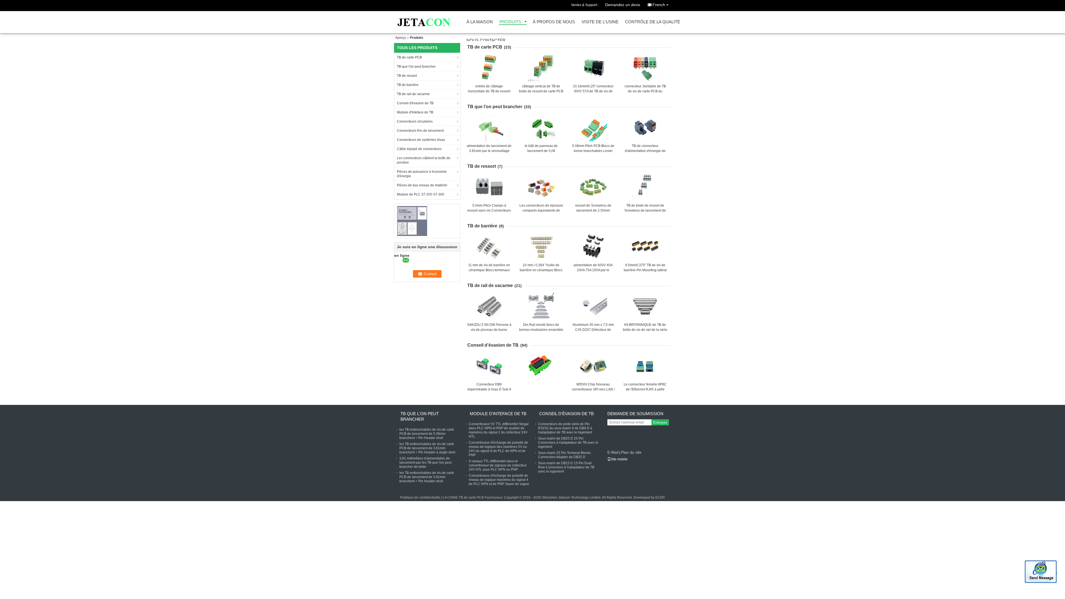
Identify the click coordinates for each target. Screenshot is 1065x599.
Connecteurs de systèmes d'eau (421, 140)
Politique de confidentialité (420, 497)
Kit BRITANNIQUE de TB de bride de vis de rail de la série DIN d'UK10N (645, 330)
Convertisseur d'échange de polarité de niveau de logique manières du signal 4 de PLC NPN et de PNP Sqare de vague (499, 480)
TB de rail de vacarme (413, 94)
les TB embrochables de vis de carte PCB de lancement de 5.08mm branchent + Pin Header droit (426, 434)
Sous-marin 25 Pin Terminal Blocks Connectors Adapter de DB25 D (564, 455)
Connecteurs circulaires (415, 121)
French (659, 4)
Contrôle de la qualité (652, 22)
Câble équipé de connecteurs (419, 149)
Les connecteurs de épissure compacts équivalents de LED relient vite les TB (541, 210)
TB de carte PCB (409, 57)
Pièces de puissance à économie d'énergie (422, 174)
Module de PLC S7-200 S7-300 (420, 194)
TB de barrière (408, 85)
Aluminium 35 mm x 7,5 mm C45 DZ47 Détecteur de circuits (593, 330)
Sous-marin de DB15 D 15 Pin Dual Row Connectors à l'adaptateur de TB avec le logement (566, 467)
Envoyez (660, 422)
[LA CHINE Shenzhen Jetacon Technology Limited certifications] (412, 221)
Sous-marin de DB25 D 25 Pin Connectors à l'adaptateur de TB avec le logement (568, 442)
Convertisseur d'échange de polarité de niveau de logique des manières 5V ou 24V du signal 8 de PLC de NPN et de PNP (498, 449)
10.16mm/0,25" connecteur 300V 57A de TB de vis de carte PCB (593, 91)
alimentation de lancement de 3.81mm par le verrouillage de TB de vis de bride (489, 151)
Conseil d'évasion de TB (415, 103)
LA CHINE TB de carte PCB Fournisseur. (473, 497)
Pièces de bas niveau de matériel (422, 185)
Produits (510, 22)
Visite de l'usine (600, 22)
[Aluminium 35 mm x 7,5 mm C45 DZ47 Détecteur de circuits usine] (593, 306)
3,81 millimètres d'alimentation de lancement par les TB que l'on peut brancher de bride (425, 462)
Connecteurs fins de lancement (420, 131)
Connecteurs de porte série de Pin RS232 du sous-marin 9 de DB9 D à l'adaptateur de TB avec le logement (565, 428)
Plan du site (631, 452)
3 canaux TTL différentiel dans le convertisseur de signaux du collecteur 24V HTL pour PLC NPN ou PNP (498, 465)
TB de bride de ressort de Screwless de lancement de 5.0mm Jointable (645, 210)
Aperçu (400, 38)
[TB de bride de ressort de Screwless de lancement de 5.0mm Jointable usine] (645, 187)
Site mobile (619, 459)
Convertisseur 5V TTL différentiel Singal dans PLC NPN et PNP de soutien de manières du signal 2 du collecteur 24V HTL (499, 430)
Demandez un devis (622, 4)
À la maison (479, 22)
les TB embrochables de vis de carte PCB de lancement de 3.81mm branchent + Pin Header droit (426, 477)
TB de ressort (407, 76)
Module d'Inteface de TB (415, 112)
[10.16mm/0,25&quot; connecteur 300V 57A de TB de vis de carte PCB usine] (593, 68)
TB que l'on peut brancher (416, 66)
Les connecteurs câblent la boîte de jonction (423, 160)
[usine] (539, 366)
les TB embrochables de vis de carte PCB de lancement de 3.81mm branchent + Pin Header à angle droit (427, 448)
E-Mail (612, 452)
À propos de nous (554, 22)
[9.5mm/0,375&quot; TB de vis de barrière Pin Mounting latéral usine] (645, 246)
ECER (660, 497)
